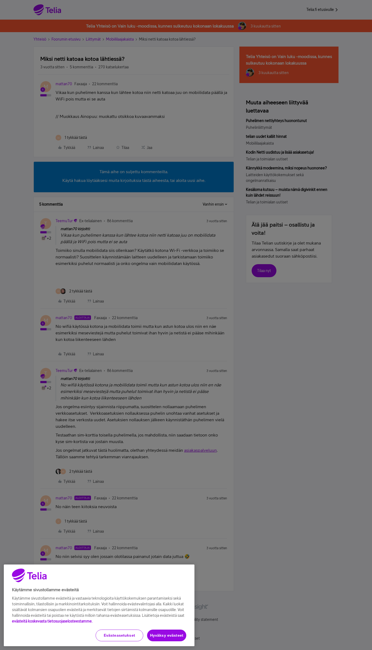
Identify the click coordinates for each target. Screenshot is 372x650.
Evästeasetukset (119, 635)
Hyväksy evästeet (166, 635)
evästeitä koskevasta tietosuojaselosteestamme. (52, 621)
